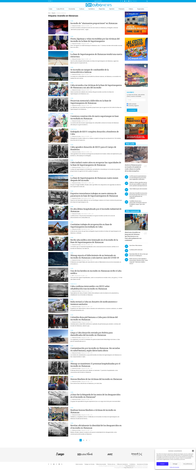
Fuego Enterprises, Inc (130, 466)
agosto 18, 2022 (86, 430)
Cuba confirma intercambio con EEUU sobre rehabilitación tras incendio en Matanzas (90, 287)
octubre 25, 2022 (86, 229)
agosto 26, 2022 (86, 291)
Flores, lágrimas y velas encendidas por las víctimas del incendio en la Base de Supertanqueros (95, 40)
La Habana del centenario (136, 249)
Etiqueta (53, 13)
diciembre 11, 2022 (86, 183)
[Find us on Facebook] (120, 1)
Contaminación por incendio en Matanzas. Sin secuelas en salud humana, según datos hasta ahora (95, 349)
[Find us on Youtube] (124, 1)
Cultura (81, 9)
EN (50, 1)
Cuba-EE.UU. (60, 9)
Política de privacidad (174, 467)
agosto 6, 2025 (85, 43)
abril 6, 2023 (85, 121)
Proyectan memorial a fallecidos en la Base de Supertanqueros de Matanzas (90, 102)
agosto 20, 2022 (86, 368)
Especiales (140, 9)
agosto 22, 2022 (86, 337)
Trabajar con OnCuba (89, 464)
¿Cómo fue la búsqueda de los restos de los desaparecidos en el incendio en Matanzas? (95, 395)
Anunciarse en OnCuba (142, 464)
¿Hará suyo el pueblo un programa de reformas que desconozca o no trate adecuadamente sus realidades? (133, 236)
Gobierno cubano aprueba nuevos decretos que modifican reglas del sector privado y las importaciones (138, 184)
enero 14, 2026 (85, 25)
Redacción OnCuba (76, 25)
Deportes (102, 9)
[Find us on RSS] (130, 1)
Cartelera (91, 9)
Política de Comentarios (122, 464)
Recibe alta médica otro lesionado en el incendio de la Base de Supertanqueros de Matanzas (94, 241)
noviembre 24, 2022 (86, 198)
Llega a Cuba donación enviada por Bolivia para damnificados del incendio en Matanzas (91, 334)
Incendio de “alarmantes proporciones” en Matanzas (93, 23)
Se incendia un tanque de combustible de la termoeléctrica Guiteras (89, 71)
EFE (73, 275)
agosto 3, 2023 (85, 105)
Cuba (50, 9)
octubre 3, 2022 (85, 260)
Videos (131, 9)
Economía (72, 9)
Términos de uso (111, 464)
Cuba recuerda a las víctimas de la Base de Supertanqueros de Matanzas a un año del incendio (96, 86)
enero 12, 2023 (85, 167)
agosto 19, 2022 (86, 399)
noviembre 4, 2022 (86, 213)
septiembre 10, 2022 (80, 275)
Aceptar (162, 464)
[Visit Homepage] (93, 5)
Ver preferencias (187, 464)
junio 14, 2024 (85, 74)
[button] (193, 451)
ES (48, 1)
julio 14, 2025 (85, 59)
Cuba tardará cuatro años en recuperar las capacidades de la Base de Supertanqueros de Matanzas (95, 163)
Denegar (175, 464)
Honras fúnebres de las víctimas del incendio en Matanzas (96, 379)
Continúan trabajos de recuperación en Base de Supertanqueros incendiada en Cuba (91, 225)
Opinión (111, 9)
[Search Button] (147, 1)
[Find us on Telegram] (128, 1)
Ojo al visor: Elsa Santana (135, 245)
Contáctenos (132, 464)
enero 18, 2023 (85, 136)
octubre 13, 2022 (86, 244)
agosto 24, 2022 (86, 322)
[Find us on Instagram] (126, 1)
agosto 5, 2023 (85, 90)
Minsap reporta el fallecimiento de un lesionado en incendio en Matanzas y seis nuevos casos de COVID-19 (94, 256)
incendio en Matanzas (61, 13)
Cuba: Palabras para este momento (138, 188)
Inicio (49, 13)
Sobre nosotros (79, 464)
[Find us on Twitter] (122, 1)
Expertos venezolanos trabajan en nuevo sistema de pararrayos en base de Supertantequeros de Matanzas (94, 194)
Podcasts (121, 9)
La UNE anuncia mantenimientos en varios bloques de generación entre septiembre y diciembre (137, 177)
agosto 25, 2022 (86, 306)
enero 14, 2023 (85, 152)
